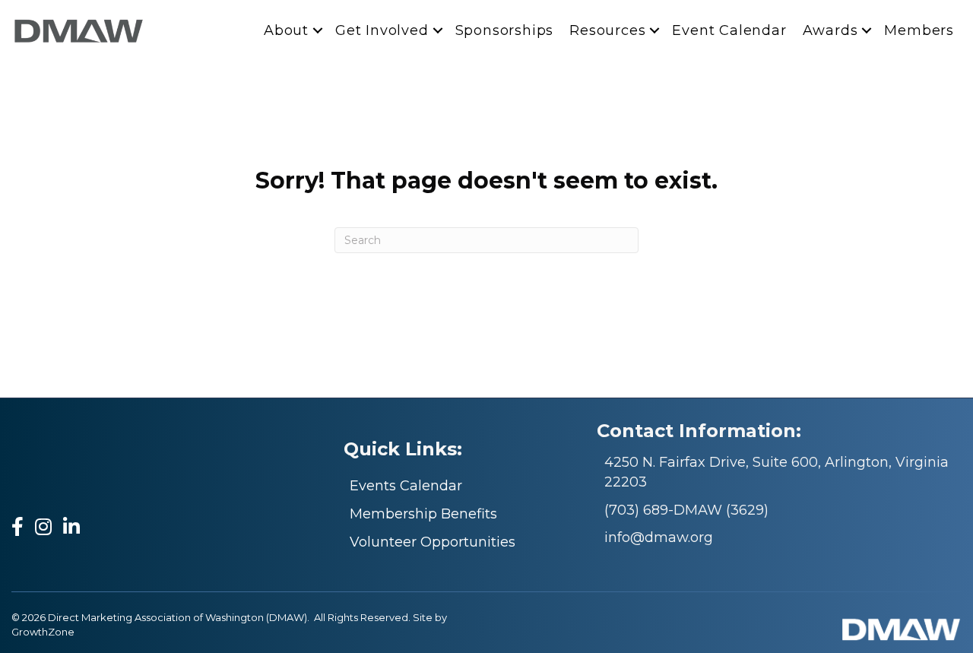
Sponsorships (504, 30)
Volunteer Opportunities (432, 542)
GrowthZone (42, 632)
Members (919, 30)
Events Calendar (406, 485)
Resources (607, 30)
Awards (830, 30)
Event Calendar (729, 30)
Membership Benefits (423, 514)
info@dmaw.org (658, 537)
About (286, 30)
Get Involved (382, 30)
